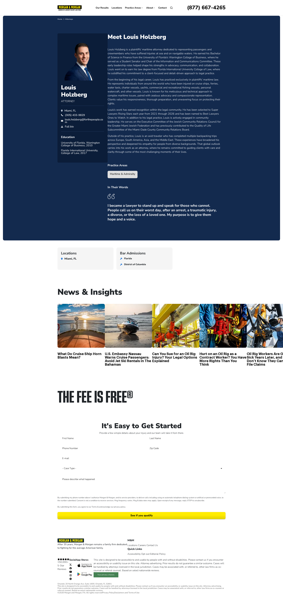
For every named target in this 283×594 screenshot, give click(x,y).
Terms (94, 507)
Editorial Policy (158, 554)
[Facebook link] (70, 568)
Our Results (102, 7)
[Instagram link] (70, 575)
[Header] (69, 7)
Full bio (69, 126)
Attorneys (69, 19)
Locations (117, 7)
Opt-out (145, 554)
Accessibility (134, 554)
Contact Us (152, 545)
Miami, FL (70, 110)
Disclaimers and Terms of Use (126, 593)
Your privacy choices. (106, 574)
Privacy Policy (108, 593)
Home (59, 19)
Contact (162, 7)
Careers (142, 545)
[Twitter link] (70, 564)
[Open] (171, 8)
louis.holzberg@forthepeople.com (84, 121)
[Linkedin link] (70, 578)
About (149, 7)
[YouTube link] (70, 571)
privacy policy (119, 507)
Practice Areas (133, 7)
